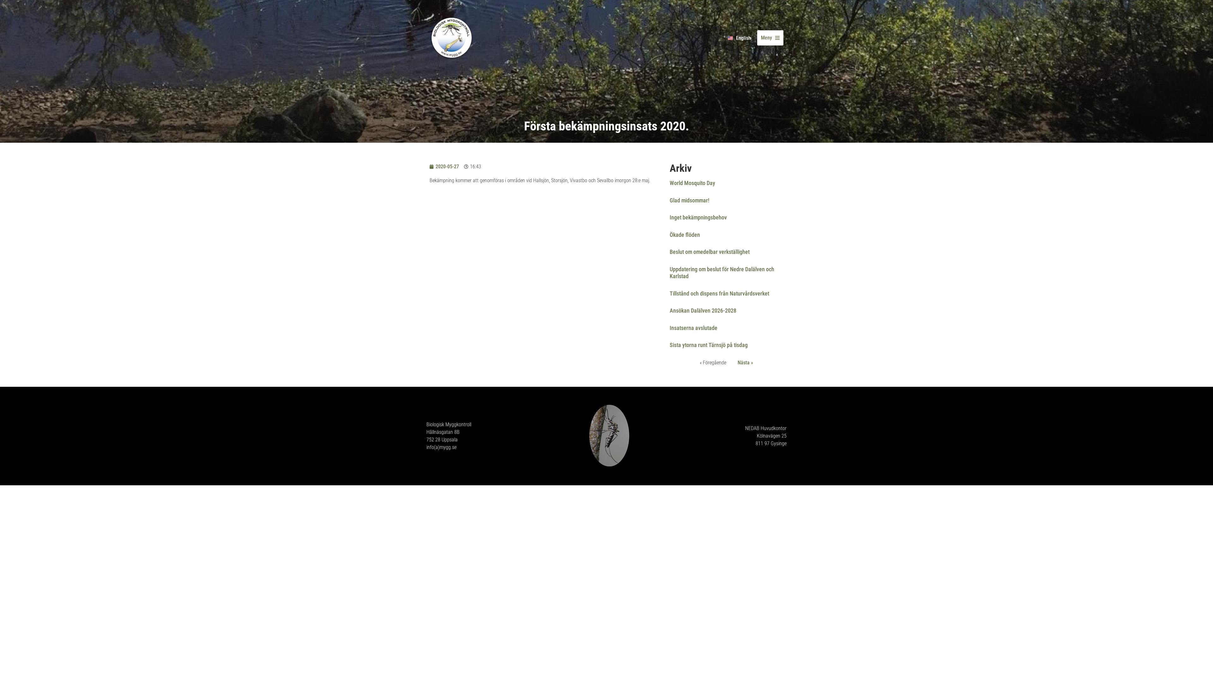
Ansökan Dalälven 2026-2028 (703, 310)
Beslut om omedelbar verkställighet (710, 251)
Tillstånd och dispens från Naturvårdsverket (719, 293)
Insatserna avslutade (693, 328)
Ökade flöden (685, 234)
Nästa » (745, 363)
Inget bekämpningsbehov (698, 217)
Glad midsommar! (689, 200)
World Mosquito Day (692, 183)
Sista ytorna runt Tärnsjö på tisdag (709, 345)
